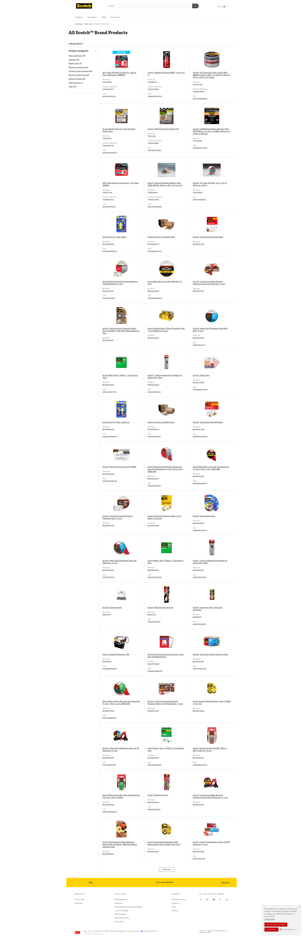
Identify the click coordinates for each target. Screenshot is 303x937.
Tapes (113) (72, 87)
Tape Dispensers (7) (76, 83)
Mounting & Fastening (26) (78, 67)
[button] (287, 929)
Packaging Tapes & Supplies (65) (80, 71)
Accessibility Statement (117, 931)
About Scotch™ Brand (179, 900)
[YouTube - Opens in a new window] (214, 899)
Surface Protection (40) (77, 79)
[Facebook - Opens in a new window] (220, 899)
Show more (167, 869)
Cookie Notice (270, 919)
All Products (78, 903)
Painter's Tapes (80, 900)
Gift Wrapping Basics (121, 900)
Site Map (175, 911)
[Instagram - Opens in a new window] (226, 899)
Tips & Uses (92, 17)
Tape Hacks (118, 903)
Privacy (90, 931)
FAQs (104, 17)
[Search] (195, 6)
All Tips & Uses (119, 922)
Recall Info (115, 17)
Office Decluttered (120, 914)
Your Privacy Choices (133, 931)
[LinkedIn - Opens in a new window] (207, 899)
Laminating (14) (74, 60)
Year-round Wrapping (121, 911)
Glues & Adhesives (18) (77, 56)
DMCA (107, 931)
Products (79, 17)
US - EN (220, 6)
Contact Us (225, 882)
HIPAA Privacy (98, 931)
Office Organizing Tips (121, 918)
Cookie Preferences (150, 931)
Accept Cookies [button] (271, 929)
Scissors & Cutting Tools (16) (79, 75)
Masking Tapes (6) (75, 63)
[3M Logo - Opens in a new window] (84, 6)
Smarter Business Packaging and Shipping (128, 907)
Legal (85, 931)
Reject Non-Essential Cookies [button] (275, 924)
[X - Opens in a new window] (201, 899)
